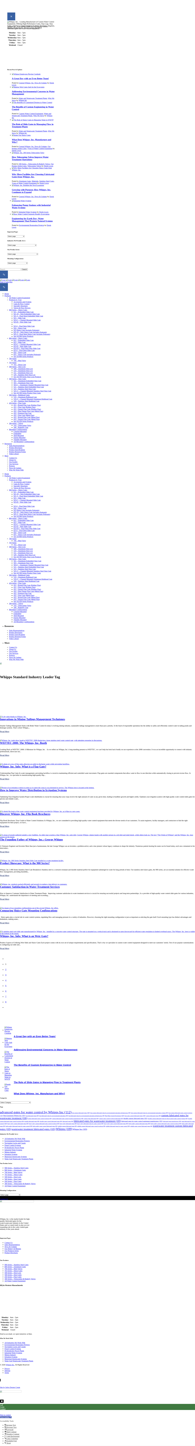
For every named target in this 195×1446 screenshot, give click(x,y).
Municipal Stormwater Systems (16, 1157)
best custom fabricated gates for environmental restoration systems (149, 1112)
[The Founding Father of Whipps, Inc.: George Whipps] (97, 836)
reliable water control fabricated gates (141, 1126)
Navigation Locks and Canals (15, 1143)
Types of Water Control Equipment (39, 148)
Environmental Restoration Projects (31, 225)
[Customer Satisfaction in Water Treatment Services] (33, 884)
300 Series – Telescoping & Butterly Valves (34, 164)
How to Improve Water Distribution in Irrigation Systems (33, 790)
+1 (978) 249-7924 (14, 58)
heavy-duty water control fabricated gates (116, 1123)
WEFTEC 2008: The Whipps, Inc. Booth (23, 742)
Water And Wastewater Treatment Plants (19, 1159)
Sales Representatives (12, 1245)
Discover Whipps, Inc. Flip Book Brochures (25, 813)
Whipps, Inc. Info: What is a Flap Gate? (23, 766)
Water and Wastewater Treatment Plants (33, 98)
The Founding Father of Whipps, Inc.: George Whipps (31, 839)
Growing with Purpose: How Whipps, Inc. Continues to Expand (31, 191)
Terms (7, 1373)
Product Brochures (11, 1253)
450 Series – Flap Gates (13, 1181)
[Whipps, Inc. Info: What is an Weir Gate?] (97, 932)
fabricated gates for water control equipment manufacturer (142, 1121)
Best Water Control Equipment (114, 1115)
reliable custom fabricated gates (67, 1126)
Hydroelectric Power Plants (14, 1148)
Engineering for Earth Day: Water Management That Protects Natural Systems (32, 219)
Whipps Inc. (10, 1365)
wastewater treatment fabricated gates (33, 1129)
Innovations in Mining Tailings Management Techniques (32, 719)
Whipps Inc (23, 100)
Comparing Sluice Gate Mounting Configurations (28, 910)
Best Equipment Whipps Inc (14, 1116)
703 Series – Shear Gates (13, 1175)
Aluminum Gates (25, 181)
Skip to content (5, 1415)
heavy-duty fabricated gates (68, 1123)
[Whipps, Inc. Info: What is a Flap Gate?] (35, 764)
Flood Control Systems (13, 1145)
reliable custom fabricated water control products (91, 1126)
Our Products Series (12, 1251)
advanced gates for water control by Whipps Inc (36, 1112)
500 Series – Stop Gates (13, 1179)
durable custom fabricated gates (135, 1118)
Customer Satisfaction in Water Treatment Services (30, 886)
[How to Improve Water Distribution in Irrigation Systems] (47, 788)
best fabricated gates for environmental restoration (53, 1115)
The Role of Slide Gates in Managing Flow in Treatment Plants (47, 1082)
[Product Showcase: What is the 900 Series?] (32, 860)
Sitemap (7, 1371)
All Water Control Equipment (15, 1186)
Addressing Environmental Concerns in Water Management (45, 1049)
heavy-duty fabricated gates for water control (90, 1123)
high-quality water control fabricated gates (45, 1126)
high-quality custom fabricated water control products (166, 1123)
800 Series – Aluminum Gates (15, 1170)
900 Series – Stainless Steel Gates (16, 1168)
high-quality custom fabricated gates (139, 1123)
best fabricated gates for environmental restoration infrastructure (86, 1115)
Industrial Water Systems (27, 212)
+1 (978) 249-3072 (10, 1304)
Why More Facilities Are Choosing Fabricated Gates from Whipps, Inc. (33, 175)
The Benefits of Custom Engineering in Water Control (42, 1065)
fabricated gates (68, 1121)
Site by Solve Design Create (10, 1387)
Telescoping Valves (34, 166)
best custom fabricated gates (81, 1112)
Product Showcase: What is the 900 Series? (25, 863)
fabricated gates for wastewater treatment (97, 1121)
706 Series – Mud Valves (13, 1172)
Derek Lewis (16, 151)
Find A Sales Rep (6, 282)
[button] (6, 1417)
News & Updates (11, 1247)
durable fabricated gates (31, 1121)
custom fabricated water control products (40, 1118)
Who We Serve (38, 116)
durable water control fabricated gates (51, 1121)
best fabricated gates (32, 1115)
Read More (4, 732)
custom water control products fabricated (111, 1118)
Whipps (64, 1129)
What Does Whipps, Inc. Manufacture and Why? (39, 1093)
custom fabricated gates (153, 1115)
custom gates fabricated (91, 1118)
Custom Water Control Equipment (31, 114)
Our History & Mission (13, 1249)
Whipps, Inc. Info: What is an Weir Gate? (24, 936)
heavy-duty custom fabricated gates (18, 1123)
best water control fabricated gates (135, 1115)
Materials (35, 181)
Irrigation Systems (11, 1154)
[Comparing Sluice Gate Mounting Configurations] (29, 908)
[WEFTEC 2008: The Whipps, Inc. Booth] (51, 740)
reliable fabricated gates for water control (118, 1126)
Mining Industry (10, 1152)
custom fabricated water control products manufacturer (67, 1118)
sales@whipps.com (14, 65)
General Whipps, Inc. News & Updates (33, 83)
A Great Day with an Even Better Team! (30, 78)
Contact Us (4, 1199)
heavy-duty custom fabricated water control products (44, 1123)
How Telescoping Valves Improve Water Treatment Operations (30, 158)
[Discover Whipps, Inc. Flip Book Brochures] (40, 811)
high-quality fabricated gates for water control (19, 1126)
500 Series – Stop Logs (13, 1177)
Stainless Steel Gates (46, 181)
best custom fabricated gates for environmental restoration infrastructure (110, 1112)
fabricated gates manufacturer (172, 1121)
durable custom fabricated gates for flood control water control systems (168, 1118)
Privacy (7, 1369)
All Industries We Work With (15, 1139)
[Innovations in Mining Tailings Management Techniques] (13, 716)
